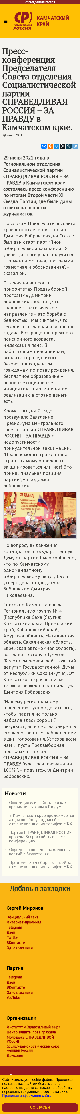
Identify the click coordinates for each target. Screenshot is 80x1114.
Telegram (14, 927)
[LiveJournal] (69, 146)
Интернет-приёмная (24, 922)
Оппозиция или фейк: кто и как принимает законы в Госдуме (35, 804)
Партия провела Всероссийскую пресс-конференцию (38, 837)
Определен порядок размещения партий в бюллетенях (38, 852)
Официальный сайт (22, 917)
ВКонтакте (16, 943)
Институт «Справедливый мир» (33, 1027)
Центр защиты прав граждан (31, 1032)
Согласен (40, 1107)
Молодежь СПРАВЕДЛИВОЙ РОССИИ (30, 1039)
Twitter (13, 937)
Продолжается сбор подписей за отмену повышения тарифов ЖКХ (38, 864)
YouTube (13, 998)
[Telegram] (75, 146)
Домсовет (15, 1055)
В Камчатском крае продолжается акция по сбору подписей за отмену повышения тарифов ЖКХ (39, 819)
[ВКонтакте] (44, 146)
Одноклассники (20, 948)
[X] (62, 146)
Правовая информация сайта (26, 1096)
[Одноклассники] (50, 146)
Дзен (11, 932)
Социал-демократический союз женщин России (33, 1048)
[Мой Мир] (56, 146)
